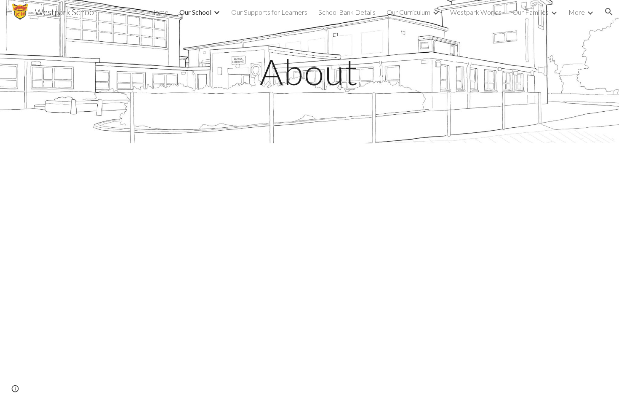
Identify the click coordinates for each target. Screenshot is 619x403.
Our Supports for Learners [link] (269, 12)
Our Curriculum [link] (408, 12)
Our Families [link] (530, 12)
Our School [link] (195, 12)
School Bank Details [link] (347, 12)
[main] (309, 71)
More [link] (576, 12)
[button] (609, 12)
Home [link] (159, 12)
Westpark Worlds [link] (476, 12)
